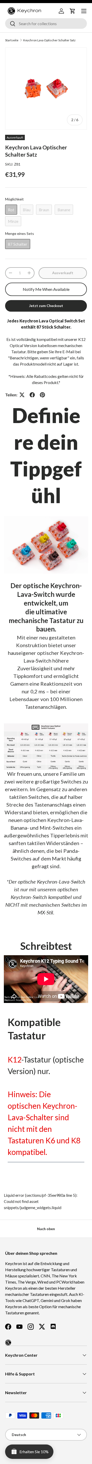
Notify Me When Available (46, 289)
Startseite (11, 40)
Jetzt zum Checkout (46, 305)
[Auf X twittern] (22, 395)
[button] (72, 11)
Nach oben (46, 1229)
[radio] (11, 210)
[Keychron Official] (8, 1342)
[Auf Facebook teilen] (32, 395)
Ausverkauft (62, 273)
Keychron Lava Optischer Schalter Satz (49, 40)
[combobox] (46, 23)
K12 (14, 1059)
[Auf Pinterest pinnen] (42, 395)
